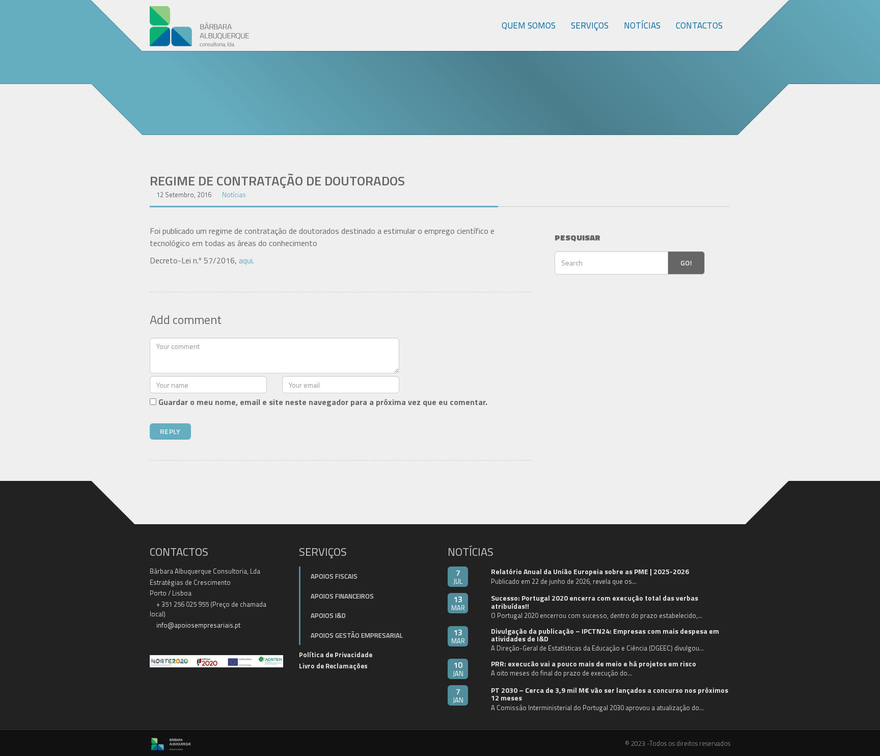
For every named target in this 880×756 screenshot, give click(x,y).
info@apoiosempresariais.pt (198, 625)
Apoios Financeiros (342, 596)
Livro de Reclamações (333, 666)
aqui (246, 260)
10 (458, 669)
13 (458, 603)
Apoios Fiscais (334, 576)
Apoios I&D (328, 615)
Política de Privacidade (335, 655)
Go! (686, 262)
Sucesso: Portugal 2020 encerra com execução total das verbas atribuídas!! (594, 601)
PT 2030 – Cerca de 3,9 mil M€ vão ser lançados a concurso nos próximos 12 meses (609, 694)
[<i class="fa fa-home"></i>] (483, 25)
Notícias (642, 25)
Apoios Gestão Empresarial (357, 635)
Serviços (590, 25)
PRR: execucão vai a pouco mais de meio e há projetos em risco (593, 663)
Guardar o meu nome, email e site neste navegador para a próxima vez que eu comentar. (322, 402)
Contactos (699, 25)
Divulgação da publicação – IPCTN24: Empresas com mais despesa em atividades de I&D (605, 635)
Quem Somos (529, 25)
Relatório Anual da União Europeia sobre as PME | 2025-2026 (590, 571)
